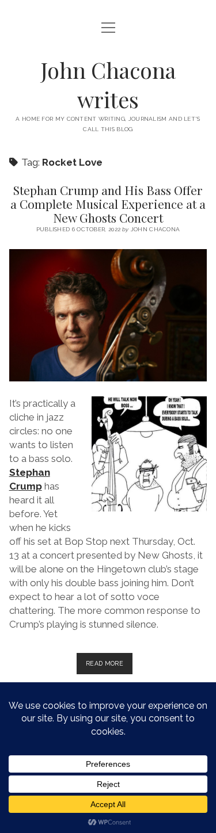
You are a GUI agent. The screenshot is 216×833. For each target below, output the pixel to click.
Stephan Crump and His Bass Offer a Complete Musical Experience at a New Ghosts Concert (108, 204)
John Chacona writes (108, 84)
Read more (109, 666)
